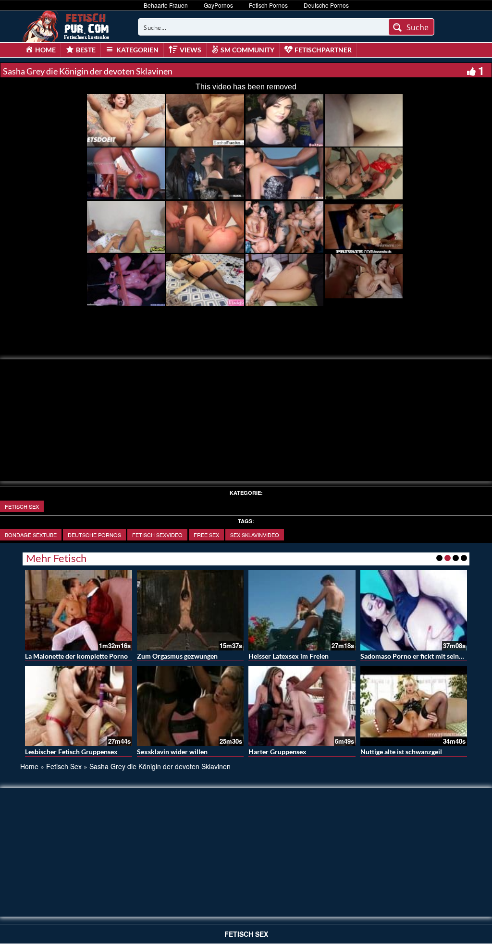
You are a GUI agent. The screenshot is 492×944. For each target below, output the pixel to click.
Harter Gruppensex (277, 752)
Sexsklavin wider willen (172, 752)
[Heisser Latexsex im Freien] (302, 610)
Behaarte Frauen (166, 5)
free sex (206, 535)
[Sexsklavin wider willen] (190, 706)
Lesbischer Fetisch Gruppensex (71, 752)
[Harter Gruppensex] (302, 706)
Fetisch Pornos (268, 5)
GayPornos (218, 5)
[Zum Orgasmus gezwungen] (190, 610)
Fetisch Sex (22, 506)
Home (29, 766)
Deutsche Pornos (326, 5)
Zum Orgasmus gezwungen (177, 656)
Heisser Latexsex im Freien (288, 656)
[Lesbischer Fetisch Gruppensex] (78, 706)
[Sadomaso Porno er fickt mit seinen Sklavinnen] (413, 610)
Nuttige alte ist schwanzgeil (401, 752)
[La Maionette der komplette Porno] (78, 610)
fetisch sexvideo (157, 535)
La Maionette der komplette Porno (76, 656)
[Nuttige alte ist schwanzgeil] (413, 706)
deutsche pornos (94, 535)
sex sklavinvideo (254, 535)
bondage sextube (31, 535)
